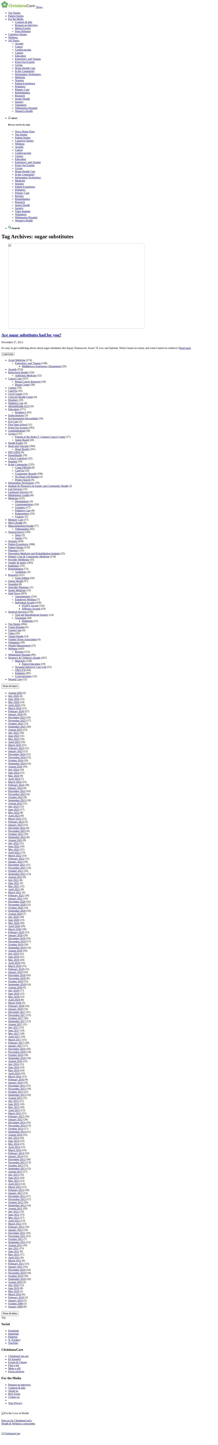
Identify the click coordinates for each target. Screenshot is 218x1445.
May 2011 (13, 1254)
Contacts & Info (23, 22)
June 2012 (13, 1214)
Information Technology (28, 74)
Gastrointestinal (16, 430)
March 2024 (14, 781)
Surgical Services (17, 611)
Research (20, 95)
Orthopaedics (22, 528)
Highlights (27, 621)
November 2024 (17, 757)
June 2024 (13, 772)
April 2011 (14, 1257)
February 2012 (16, 1226)
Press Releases (23, 31)
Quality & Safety (17, 562)
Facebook (13, 1330)
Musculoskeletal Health (20, 525)
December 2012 (16, 1196)
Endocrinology (16, 415)
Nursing (19, 80)
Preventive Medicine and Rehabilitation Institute (34, 553)
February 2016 (16, 1079)
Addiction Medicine (25, 375)
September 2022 (17, 837)
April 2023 (14, 815)
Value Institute (22, 211)
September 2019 (17, 947)
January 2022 (15, 861)
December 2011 (16, 1233)
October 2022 (15, 834)
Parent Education (31, 663)
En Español (14, 1359)
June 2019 (13, 956)
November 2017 (17, 1015)
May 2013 (13, 1180)
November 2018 (17, 978)
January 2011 (15, 1266)
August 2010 (15, 1282)
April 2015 (14, 1110)
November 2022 (17, 831)
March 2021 (14, 892)
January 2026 (15, 714)
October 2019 (15, 944)
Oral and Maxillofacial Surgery (31, 614)
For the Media (15, 19)
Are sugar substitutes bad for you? (31, 335)
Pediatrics (20, 86)
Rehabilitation (22, 92)
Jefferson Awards (31, 608)
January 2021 (15, 898)
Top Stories (14, 12)
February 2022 (16, 858)
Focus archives (16, 1371)
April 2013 (14, 1183)
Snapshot (13, 584)
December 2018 (16, 975)
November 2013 (17, 1162)
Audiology (21, 571)
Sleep (18, 535)
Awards (19, 43)
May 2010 (13, 1291)
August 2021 (15, 877)
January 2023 (15, 824)
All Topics (13, 40)
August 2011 (15, 1245)
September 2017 (17, 1021)
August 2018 (15, 987)
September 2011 (17, 1242)
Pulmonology (22, 513)
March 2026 (14, 708)
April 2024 (14, 778)
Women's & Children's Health (24, 657)
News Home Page (25, 131)
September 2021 (17, 874)
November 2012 (17, 1199)
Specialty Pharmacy (18, 587)
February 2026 (16, 711)
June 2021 (13, 883)
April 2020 (14, 926)
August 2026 (15, 692)
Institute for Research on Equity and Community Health (38, 486)
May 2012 (13, 1217)
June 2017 (13, 1030)
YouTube (13, 1343)
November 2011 (17, 1236)
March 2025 (14, 745)
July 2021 (13, 880)
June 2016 (13, 1067)
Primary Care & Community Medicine (28, 556)
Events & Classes (17, 1362)
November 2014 (17, 1125)
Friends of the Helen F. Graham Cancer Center (40, 436)
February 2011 (16, 1263)
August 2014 (15, 1134)
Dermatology (22, 501)
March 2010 (14, 1294)
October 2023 (15, 797)
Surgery (19, 101)
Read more (185, 348)
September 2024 (17, 763)
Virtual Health (15, 636)
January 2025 (15, 751)
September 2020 (17, 910)
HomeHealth (15, 455)
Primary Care (22, 89)
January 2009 (15, 1306)
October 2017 (15, 1018)
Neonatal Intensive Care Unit (30, 667)
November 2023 (17, 794)
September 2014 (17, 1131)
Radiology (13, 565)
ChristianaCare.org (18, 1356)
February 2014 (16, 1153)
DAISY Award (30, 605)
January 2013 (15, 1193)
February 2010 (16, 1297)
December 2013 (16, 1159)
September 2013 (17, 1168)
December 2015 (16, 1085)
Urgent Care (14, 630)
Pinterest (12, 1336)
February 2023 (16, 821)
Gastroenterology (24, 504)
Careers (19, 52)
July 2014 (13, 1137)
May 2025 (13, 739)
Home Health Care (25, 68)
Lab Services (15, 489)
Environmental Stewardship (23, 418)
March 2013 (14, 1187)
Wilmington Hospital (26, 108)
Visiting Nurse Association (22, 639)
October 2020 (15, 907)
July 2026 (13, 696)
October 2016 (15, 1055)
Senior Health (22, 98)
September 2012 (17, 1205)
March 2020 (14, 929)
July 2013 (13, 1174)
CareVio (12, 390)
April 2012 (14, 1220)
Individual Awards (25, 602)
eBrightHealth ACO (19, 406)
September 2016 (17, 1058)
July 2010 (13, 1285)
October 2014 (15, 1128)
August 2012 (15, 1208)
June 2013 (13, 1177)
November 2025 (17, 720)
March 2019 (14, 966)
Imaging (12, 461)
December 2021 (16, 864)
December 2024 (16, 754)
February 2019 (16, 969)
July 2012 (13, 1211)
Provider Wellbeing (18, 559)
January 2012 (15, 1229)
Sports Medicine (17, 590)
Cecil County (15, 393)
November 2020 (17, 904)
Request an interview (19, 1384)
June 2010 (13, 1288)
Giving (18, 65)
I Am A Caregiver (17, 458)
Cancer (19, 46)
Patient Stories (16, 15)
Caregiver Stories (17, 34)
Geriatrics (20, 507)
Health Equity (15, 443)
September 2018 (17, 984)
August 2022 (15, 840)
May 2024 (13, 775)
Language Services (18, 492)
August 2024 (15, 766)
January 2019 (15, 972)
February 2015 (16, 1116)
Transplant (20, 617)
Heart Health (22, 449)
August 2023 (15, 803)
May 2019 (13, 959)
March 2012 (14, 1223)
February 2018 (16, 1005)
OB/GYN (20, 670)
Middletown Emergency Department (41, 366)
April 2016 (14, 1073)
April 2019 (14, 963)
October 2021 (15, 870)
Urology (19, 516)
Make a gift (14, 1368)
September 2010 (17, 1279)
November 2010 (17, 1272)
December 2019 (16, 938)
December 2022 (16, 827)
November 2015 (17, 1088)
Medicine (20, 77)
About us (13, 1390)
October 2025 (15, 723)
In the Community (25, 71)
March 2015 (14, 1113)
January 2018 (15, 1009)
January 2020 (15, 935)
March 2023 (14, 818)
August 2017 (15, 1024)
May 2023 (13, 812)
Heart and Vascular (18, 446)
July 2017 (13, 1027)
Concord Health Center (20, 397)
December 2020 (16, 901)
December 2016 (16, 1048)
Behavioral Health (18, 372)
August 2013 (15, 1171)
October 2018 (15, 981)
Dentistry (13, 400)
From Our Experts (25, 62)
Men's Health (15, 522)
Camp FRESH (23, 467)
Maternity (20, 660)
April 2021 (14, 889)
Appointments (22, 596)
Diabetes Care (15, 403)
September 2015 (17, 1094)
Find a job (13, 1365)
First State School (17, 424)
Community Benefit (25, 473)
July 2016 (13, 1064)
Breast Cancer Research (28, 381)
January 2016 (15, 1082)
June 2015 (13, 1104)
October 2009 (15, 1303)
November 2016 (17, 1052)
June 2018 (13, 993)
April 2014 (14, 1147)
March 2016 (14, 1076)
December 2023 (16, 791)
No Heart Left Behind (27, 476)
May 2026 (13, 702)
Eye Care (13, 421)
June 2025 (13, 735)
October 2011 (15, 1239)
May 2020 (13, 923)
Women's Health (24, 111)
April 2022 (14, 852)
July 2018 (13, 990)
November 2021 (17, 867)
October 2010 (15, 1276)
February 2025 (16, 748)
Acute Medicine (16, 360)
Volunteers (20, 104)
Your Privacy (15, 1403)
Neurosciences (16, 532)
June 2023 (13, 809)
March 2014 (14, 1150)
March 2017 (14, 1039)
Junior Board (22, 439)
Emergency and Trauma (28, 58)
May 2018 (13, 996)
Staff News (14, 593)
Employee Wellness (25, 599)
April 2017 (14, 1036)
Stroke (18, 538)
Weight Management (19, 645)
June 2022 (13, 846)
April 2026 (14, 705)
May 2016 (13, 1070)
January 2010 (15, 1300)
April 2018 (14, 999)
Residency (20, 412)
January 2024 (15, 788)
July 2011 (13, 1248)
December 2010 (16, 1269)
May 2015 (13, 1107)
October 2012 (15, 1202)
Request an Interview (26, 25)
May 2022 (13, 849)
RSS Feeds (14, 1393)
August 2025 (15, 729)
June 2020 (13, 920)
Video (11, 633)
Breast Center (22, 384)
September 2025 (17, 726)
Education (20, 55)
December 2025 (16, 717)
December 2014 (16, 1122)
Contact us (14, 1397)
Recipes (19, 196)
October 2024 (15, 760)
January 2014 (15, 1156)
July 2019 (13, 953)
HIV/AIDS (14, 452)
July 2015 (13, 1101)
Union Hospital (16, 627)
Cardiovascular (23, 49)
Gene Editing (22, 578)
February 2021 (16, 895)
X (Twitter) (14, 1339)
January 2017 (15, 1045)
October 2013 (15, 1165)
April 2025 (14, 742)
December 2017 (16, 1012)
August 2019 (15, 950)
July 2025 (13, 732)
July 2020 (13, 916)
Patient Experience (25, 83)
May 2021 (13, 886)
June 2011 (13, 1251)
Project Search (22, 479)
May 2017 (13, 1033)
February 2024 (16, 785)
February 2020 (16, 932)
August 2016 (15, 1061)
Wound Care (15, 679)
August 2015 (15, 1098)
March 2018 (14, 1002)
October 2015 (15, 1091)
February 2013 (16, 1190)
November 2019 (17, 941)
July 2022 (13, 843)
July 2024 (13, 769)
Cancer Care (15, 378)
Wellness (13, 37)
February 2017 (16, 1042)
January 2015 (15, 1119)
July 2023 (13, 806)
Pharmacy (13, 550)
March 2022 (14, 855)
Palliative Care (23, 510)
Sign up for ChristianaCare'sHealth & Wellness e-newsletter (18, 1422)
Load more (8, 354)
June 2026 (13, 699)
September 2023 (17, 800)
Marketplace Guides (19, 495)
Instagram (13, 1333)
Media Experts (23, 28)
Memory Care (15, 519)
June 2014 (13, 1140)
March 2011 (14, 1260)
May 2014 (13, 1144)
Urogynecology (23, 676)
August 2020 (15, 913)
